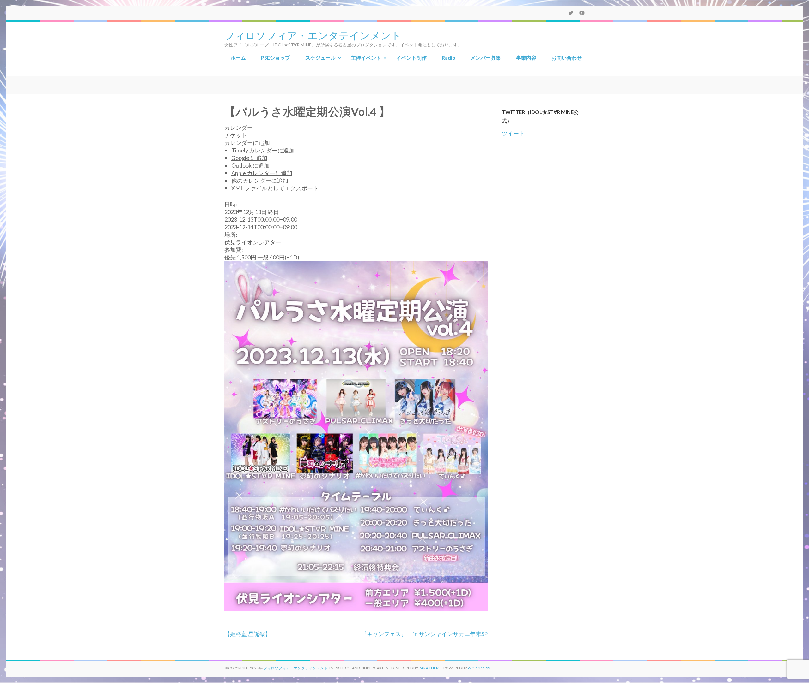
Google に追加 (249, 157)
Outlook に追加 (250, 165)
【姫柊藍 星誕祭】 (247, 633)
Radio (448, 58)
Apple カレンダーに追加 (261, 172)
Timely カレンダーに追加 (263, 150)
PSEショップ (275, 58)
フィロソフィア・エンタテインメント (312, 35)
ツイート (513, 133)
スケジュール (320, 58)
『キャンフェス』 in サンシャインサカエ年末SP (424, 633)
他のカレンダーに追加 (259, 180)
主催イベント (366, 58)
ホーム (238, 58)
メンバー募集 (486, 58)
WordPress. (479, 668)
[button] (247, 142)
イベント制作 (411, 58)
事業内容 (526, 58)
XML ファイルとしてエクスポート (275, 188)
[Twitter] (571, 12)
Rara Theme (430, 668)
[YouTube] (582, 12)
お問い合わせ (566, 58)
